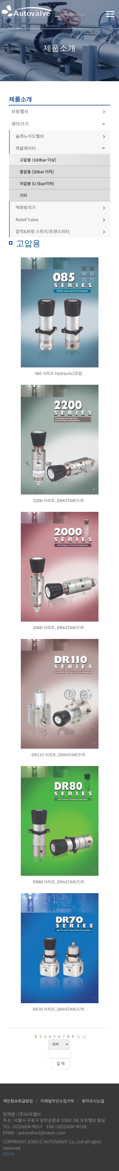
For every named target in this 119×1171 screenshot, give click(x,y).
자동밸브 (20, 111)
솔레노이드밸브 (30, 136)
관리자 (8, 1153)
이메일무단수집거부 (57, 1101)
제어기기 (20, 123)
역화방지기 (26, 207)
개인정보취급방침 (18, 1101)
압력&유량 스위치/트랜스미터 (43, 231)
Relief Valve (27, 219)
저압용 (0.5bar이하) (37, 183)
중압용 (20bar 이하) (37, 171)
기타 (23, 195)
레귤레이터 (26, 148)
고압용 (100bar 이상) (38, 160)
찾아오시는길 (93, 1101)
